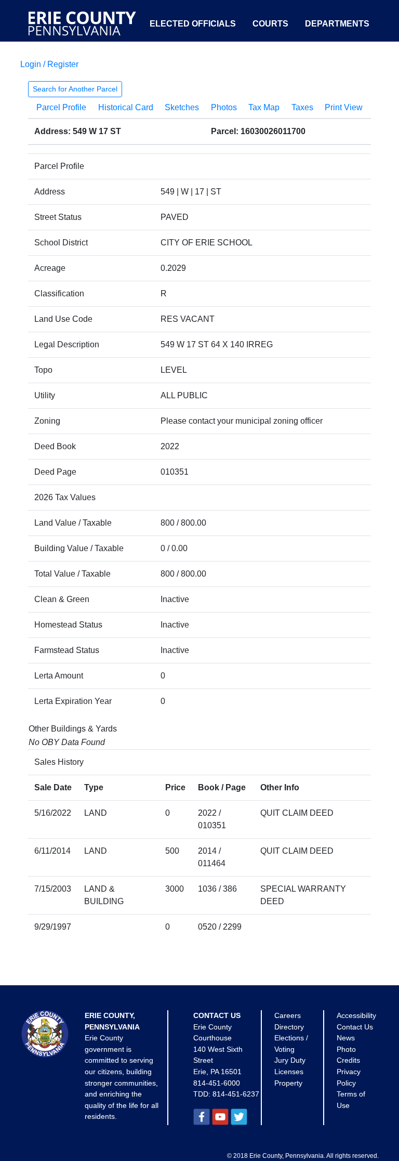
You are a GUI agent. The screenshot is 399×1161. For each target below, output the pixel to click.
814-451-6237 (235, 1094)
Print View (344, 107)
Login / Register (49, 64)
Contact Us (355, 1027)
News (346, 1038)
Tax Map (264, 107)
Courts (270, 23)
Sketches (182, 107)
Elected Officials (193, 23)
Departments (337, 23)
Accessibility (356, 1015)
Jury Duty (289, 1060)
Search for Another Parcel (75, 89)
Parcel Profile (61, 107)
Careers (287, 1015)
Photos (224, 107)
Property (288, 1083)
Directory (289, 1027)
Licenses (288, 1071)
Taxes (302, 107)
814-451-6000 (216, 1083)
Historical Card (125, 107)
